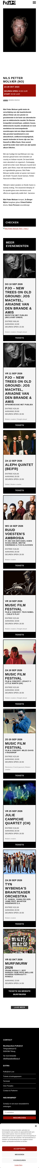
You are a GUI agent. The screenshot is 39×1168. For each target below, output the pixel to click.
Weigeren (19, 1154)
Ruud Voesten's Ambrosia (19, 537)
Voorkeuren (19, 1160)
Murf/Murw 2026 (19, 969)
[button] (36, 1126)
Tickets (24, 339)
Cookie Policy (18, 1165)
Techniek (6, 1081)
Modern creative (14, 100)
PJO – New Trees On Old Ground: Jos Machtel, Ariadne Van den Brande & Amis (18, 302)
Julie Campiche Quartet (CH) (17, 819)
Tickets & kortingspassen (12, 1076)
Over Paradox (8, 1086)
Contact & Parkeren (10, 1090)
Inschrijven (19, 1118)
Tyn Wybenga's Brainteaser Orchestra (18, 893)
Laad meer (19, 1007)
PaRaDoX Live (8, 1072)
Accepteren (19, 1149)
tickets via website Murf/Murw (22, 993)
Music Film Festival (19, 609)
